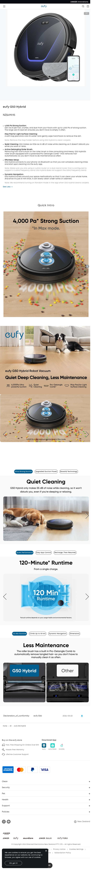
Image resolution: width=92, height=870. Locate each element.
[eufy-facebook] (9, 822)
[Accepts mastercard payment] (20, 769)
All (11, 726)
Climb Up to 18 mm (38, 633)
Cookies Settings (76, 849)
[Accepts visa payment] (45, 769)
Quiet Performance (24, 552)
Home (5, 726)
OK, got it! (13, 863)
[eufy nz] (44, 6)
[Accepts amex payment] (8, 769)
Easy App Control (43, 552)
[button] (88, 6)
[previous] (6, 434)
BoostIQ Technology (68, 471)
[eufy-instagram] (4, 822)
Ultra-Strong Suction (23, 471)
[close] (46, 850)
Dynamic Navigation (57, 633)
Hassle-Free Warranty (15, 749)
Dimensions (74, 633)
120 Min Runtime (19, 633)
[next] (85, 434)
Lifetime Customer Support (17, 754)
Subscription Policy (63, 852)
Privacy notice (59, 849)
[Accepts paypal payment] (32, 769)
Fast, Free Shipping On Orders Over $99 (22, 745)
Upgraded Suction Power (46, 471)
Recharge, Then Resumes (65, 552)
